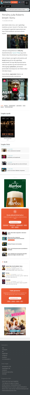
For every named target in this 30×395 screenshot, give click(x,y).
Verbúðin (8, 280)
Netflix (25, 225)
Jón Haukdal (13, 267)
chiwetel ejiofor (12, 105)
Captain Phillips (16, 53)
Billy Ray (6, 105)
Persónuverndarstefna (7, 372)
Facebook (4, 357)
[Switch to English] (21, 2)
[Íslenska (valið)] (19, 2)
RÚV (12, 227)
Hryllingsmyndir (19, 225)
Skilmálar (4, 374)
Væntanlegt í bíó (6, 368)
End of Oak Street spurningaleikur (10, 381)
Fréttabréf (4, 349)
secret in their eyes (8, 107)
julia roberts (19, 105)
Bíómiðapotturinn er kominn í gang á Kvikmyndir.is (14, 387)
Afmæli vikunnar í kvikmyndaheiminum (11, 385)
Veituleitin (4, 370)
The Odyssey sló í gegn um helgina (10, 383)
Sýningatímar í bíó (6, 366)
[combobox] (17, 9)
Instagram (4, 355)
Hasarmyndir (5, 225)
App (3, 347)
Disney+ (16, 227)
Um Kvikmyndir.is (6, 359)
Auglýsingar (5, 353)
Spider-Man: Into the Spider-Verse (14, 266)
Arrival (7, 273)
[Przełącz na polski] (23, 2)
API (3, 351)
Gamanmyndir (12, 225)
